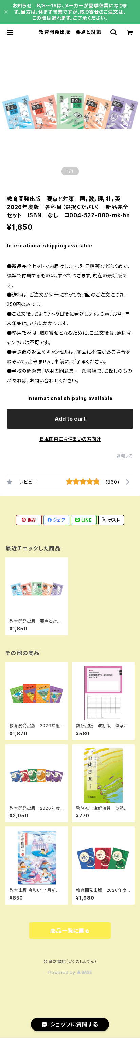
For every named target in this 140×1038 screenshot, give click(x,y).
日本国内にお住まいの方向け (70, 439)
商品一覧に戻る (70, 930)
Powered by (62, 972)
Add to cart (70, 418)
